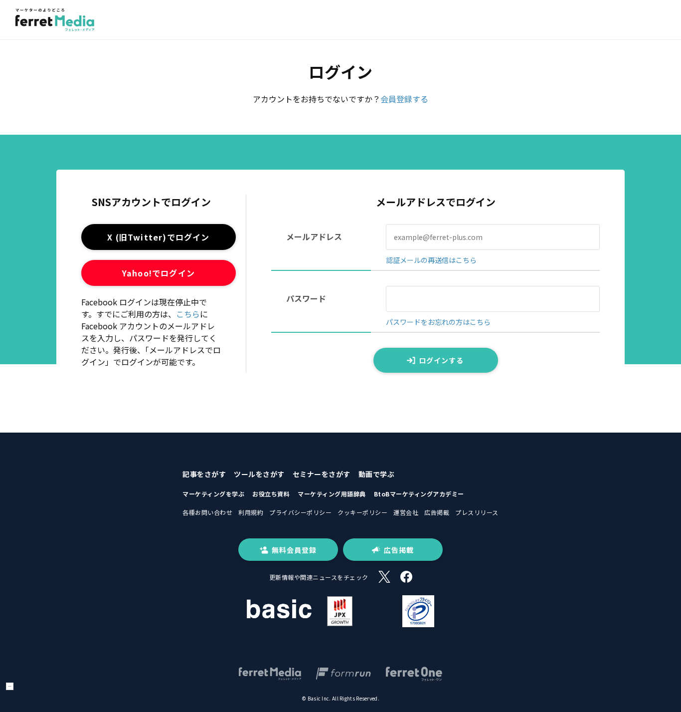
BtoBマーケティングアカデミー (419, 493)
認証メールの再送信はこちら (431, 260)
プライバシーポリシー (300, 512)
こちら (188, 314)
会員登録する (404, 99)
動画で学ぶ (376, 474)
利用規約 (250, 512)
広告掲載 (436, 512)
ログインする (441, 360)
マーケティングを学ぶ (213, 493)
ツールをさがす (259, 474)
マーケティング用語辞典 (332, 493)
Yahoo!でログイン (158, 273)
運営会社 (405, 512)
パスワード (306, 298)
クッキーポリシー (362, 512)
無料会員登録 (294, 550)
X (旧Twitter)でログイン (158, 237)
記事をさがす (204, 474)
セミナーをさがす (321, 474)
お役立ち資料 (271, 493)
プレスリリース (477, 512)
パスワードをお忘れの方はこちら (438, 322)
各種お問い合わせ (207, 512)
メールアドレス (314, 236)
